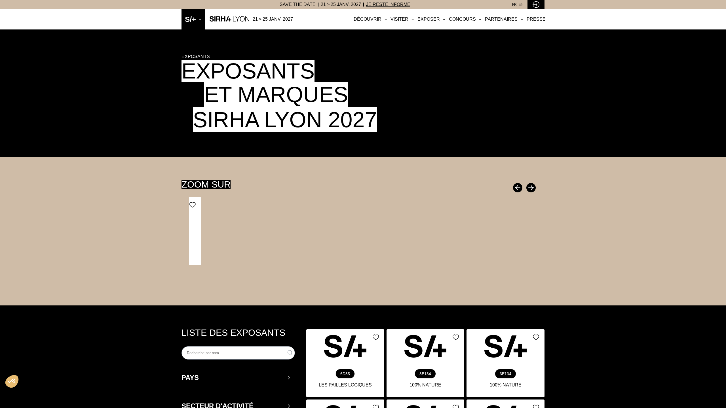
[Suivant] (530, 187)
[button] (236, 377)
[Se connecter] (535, 4)
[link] (298, 4)
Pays (190, 377)
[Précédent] (518, 187)
